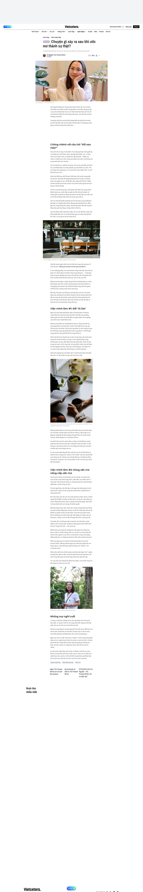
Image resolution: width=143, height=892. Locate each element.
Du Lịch (52, 32)
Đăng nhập (128, 27)
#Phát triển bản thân (68, 662)
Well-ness (46, 42)
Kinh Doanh (35, 32)
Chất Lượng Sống (56, 37)
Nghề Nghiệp (81, 32)
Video (95, 32)
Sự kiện (90, 32)
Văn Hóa (44, 32)
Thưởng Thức (61, 32)
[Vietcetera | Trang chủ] (72, 27)
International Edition (115, 27)
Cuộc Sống (71, 32)
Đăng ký (136, 27)
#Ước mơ (77, 662)
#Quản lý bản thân (55, 662)
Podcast (101, 32)
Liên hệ (108, 32)
